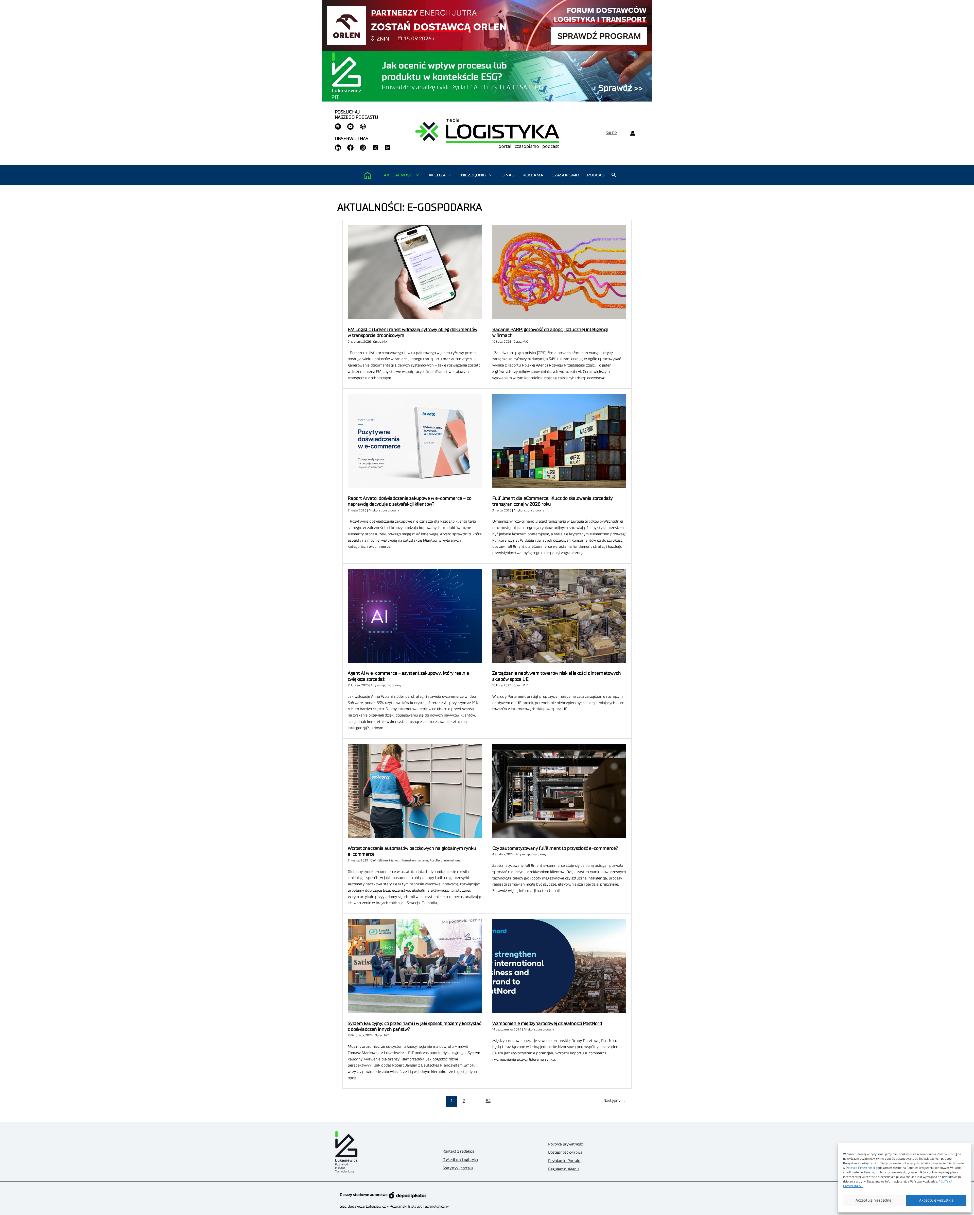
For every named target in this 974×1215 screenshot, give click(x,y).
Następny (614, 1101)
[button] (417, 175)
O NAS (507, 175)
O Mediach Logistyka (460, 1160)
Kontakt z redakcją (459, 1151)
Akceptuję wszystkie (936, 1200)
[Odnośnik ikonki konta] (632, 133)
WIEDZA (437, 175)
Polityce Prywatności (860, 1167)
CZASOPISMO (565, 175)
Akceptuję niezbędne (873, 1200)
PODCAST (597, 175)
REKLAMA (533, 175)
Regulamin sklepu (563, 1169)
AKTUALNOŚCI (398, 175)
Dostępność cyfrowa (565, 1152)
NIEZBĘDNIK (473, 175)
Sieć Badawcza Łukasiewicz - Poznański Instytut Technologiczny (394, 1206)
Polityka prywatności (565, 1144)
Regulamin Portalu (564, 1161)
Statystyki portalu (458, 1168)
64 (488, 1101)
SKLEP (611, 133)
